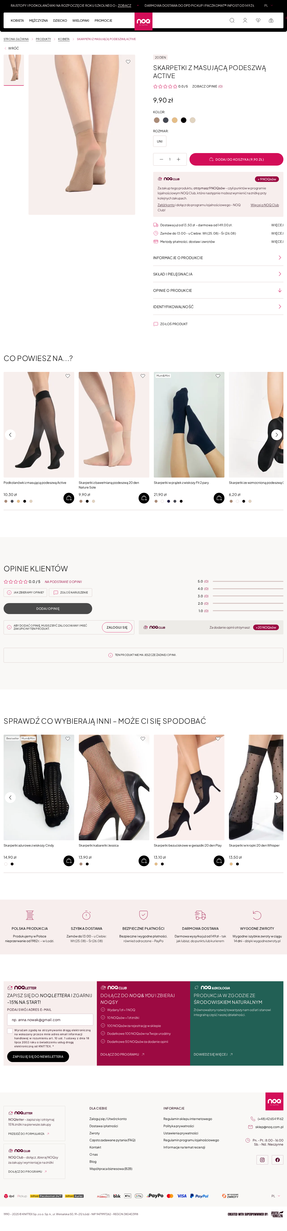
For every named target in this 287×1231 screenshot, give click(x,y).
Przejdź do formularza (26, 1133)
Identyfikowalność (173, 306)
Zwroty (94, 1133)
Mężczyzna (38, 20)
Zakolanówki (158, 18)
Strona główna (16, 39)
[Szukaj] (232, 20)
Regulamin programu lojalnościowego (191, 1140)
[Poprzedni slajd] (159, 425)
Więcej (277, 225)
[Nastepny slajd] (219, 425)
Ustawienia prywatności (180, 1133)
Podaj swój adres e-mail (29, 1009)
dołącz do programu (119, 1054)
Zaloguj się (117, 627)
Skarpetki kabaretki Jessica (99, 845)
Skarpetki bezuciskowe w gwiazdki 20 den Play (188, 845)
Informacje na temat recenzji (184, 1147)
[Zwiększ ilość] (178, 159)
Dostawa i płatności (103, 1126)
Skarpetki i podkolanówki (120, 18)
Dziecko (60, 20)
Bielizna (182, 18)
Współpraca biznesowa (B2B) (110, 1168)
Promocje (103, 20)
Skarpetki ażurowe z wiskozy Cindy (29, 845)
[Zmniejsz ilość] (161, 159)
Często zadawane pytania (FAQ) (112, 1140)
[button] (14, 70)
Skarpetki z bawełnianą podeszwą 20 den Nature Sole (109, 484)
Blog (92, 1161)
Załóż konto (166, 205)
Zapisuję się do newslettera (38, 1056)
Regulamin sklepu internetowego (187, 1119)
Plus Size (222, 18)
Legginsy (202, 18)
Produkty (43, 39)
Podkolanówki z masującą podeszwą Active (35, 482)
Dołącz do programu (25, 1171)
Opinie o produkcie (172, 290)
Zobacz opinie (204, 86)
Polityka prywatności (178, 1126)
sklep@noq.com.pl (269, 1127)
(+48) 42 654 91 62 (270, 1119)
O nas (93, 1154)
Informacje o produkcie (178, 257)
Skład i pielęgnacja (172, 274)
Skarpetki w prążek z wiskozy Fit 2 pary (181, 482)
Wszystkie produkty (28, 18)
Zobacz (124, 5)
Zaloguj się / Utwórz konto (108, 1119)
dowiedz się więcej (210, 1054)
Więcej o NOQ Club (265, 205)
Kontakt (95, 1147)
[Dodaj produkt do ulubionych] (128, 61)
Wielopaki (80, 20)
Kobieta (17, 20)
